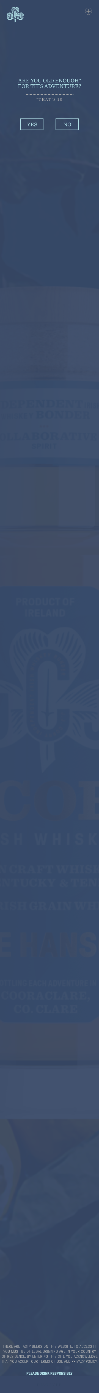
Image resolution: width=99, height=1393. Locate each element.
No (67, 124)
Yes (32, 124)
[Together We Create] (49, 54)
